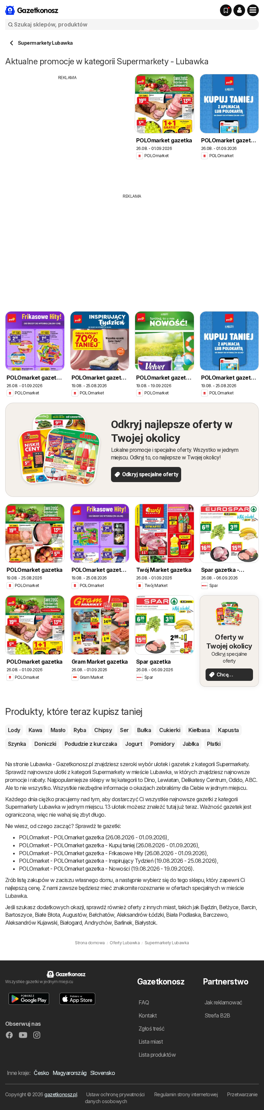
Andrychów (97, 922)
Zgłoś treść (151, 1028)
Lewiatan (168, 779)
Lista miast (151, 1041)
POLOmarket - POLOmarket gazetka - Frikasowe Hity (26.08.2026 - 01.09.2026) (113, 853)
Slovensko (102, 1072)
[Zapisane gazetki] (226, 10)
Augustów (74, 914)
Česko (41, 1072)
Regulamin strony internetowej (186, 1094)
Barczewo (215, 914)
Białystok (145, 922)
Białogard (71, 922)
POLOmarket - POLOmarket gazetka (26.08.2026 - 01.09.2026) (93, 837)
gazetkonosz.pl (60, 1094)
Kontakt (147, 1015)
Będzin (208, 907)
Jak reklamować (223, 1002)
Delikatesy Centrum (203, 779)
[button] (239, 10)
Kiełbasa (199, 730)
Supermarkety (232, 764)
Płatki (213, 743)
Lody (14, 730)
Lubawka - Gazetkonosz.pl (61, 764)
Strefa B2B (217, 1015)
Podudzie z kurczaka (91, 743)
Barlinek (123, 922)
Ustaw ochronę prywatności (115, 1094)
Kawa (35, 730)
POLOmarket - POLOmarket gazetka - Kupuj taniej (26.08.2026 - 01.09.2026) (108, 845)
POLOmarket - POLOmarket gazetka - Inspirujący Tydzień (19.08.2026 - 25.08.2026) (118, 860)
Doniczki (45, 743)
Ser (124, 730)
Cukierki (169, 730)
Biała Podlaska (183, 914)
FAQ (144, 1002)
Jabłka (191, 743)
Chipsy (103, 730)
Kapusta (228, 730)
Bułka (144, 730)
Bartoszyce (18, 914)
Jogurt (133, 743)
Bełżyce (228, 907)
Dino (149, 779)
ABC (250, 779)
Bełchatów (101, 914)
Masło (58, 730)
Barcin (248, 907)
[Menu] (253, 10)
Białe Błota (47, 914)
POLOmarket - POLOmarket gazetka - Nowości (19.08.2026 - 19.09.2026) (106, 868)
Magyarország (70, 1072)
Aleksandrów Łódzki (140, 914)
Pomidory (162, 743)
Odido (235, 779)
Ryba (80, 730)
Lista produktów (157, 1054)
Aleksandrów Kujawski (31, 922)
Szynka (17, 743)
